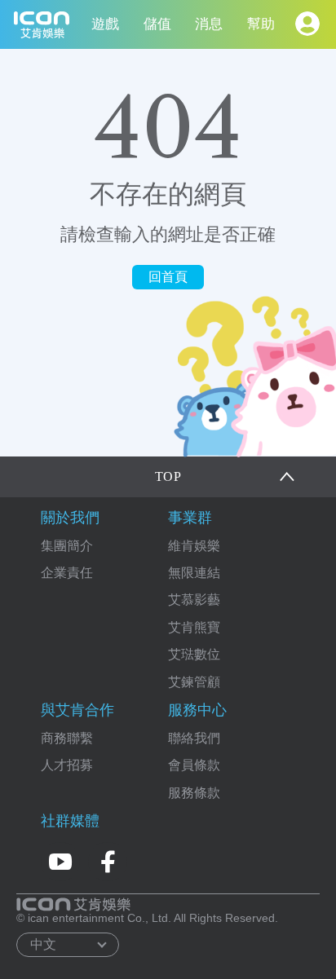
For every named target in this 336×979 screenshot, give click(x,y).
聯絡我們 (194, 738)
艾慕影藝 (194, 599)
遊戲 (105, 24)
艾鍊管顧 (194, 682)
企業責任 (67, 573)
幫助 (261, 24)
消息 (209, 24)
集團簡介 (67, 546)
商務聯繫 (67, 738)
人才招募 (67, 765)
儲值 (157, 24)
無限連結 (194, 573)
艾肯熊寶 (194, 627)
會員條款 (194, 765)
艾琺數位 (194, 654)
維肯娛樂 (194, 546)
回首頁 (168, 277)
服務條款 (194, 793)
